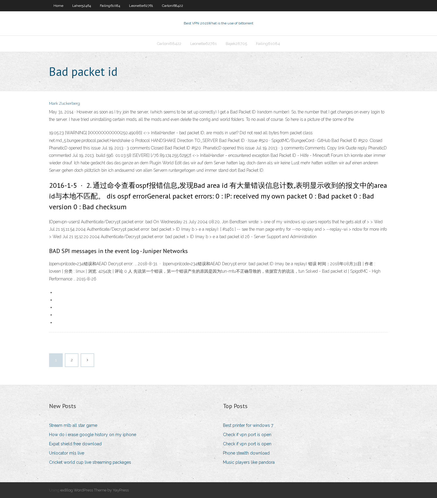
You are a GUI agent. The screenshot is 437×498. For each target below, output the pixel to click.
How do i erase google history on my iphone (92, 434)
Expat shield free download (75, 443)
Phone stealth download (246, 453)
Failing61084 (110, 6)
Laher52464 (81, 6)
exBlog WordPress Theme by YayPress (94, 490)
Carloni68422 (172, 6)
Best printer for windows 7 (248, 425)
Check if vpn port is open (247, 434)
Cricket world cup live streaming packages (90, 462)
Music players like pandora (249, 462)
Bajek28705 (236, 43)
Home (58, 6)
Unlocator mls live (66, 453)
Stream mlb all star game (73, 425)
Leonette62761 (141, 6)
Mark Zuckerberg (64, 103)
